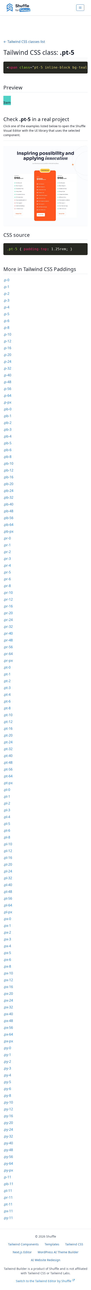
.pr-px (8, 660)
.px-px (8, 1041)
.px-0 (7, 918)
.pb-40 (8, 504)
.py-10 (8, 1102)
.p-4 (6, 307)
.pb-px (8, 531)
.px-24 (8, 1000)
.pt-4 (7, 694)
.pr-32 (8, 626)
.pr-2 (7, 551)
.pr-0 (7, 538)
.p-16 (7, 348)
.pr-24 (8, 619)
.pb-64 (8, 524)
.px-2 (7, 932)
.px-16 (8, 986)
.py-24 (8, 1129)
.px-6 (7, 959)
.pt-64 (7, 776)
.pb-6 (7, 449)
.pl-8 (6, 837)
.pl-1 (6, 796)
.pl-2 (6, 803)
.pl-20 (7, 864)
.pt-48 (7, 762)
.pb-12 (8, 470)
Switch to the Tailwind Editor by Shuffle (43, 1281)
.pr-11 (8, 1197)
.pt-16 (7, 728)
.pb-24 (8, 490)
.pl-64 (7, 905)
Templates (52, 1244)
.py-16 (8, 1116)
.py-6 (7, 1088)
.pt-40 (7, 755)
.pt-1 (7, 674)
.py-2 (7, 1061)
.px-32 (8, 1007)
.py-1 (7, 1054)
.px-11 (8, 1211)
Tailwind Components (23, 1244)
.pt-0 (7, 667)
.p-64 (7, 395)
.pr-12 (8, 599)
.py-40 (8, 1143)
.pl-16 (7, 857)
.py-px (8, 1170)
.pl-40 (7, 884)
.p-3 (6, 300)
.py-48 (8, 1149)
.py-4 (7, 1075)
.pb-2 (7, 422)
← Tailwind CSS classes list (24, 41)
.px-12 (8, 980)
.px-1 (7, 925)
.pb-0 (7, 409)
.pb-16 (8, 477)
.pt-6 (7, 701)
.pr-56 (8, 647)
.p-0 (6, 280)
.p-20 (7, 354)
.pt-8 (7, 708)
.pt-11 (7, 1204)
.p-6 (6, 320)
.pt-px (7, 782)
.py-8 (7, 1095)
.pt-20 (7, 735)
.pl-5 (6, 823)
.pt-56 (7, 769)
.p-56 (7, 388)
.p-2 (6, 293)
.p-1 (6, 286)
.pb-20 (8, 483)
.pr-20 (8, 613)
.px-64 (8, 1034)
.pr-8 (7, 585)
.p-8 (6, 327)
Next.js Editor (22, 1252)
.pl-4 (6, 816)
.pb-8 (7, 456)
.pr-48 (8, 640)
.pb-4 (7, 436)
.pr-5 (7, 572)
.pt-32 (7, 749)
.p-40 (7, 375)
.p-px (7, 402)
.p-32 (7, 368)
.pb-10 (8, 463)
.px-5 (7, 952)
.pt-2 (7, 681)
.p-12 (7, 341)
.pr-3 (7, 558)
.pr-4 (7, 565)
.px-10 (8, 973)
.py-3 (7, 1068)
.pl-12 (7, 850)
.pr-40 (8, 633)
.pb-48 (8, 511)
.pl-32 (7, 878)
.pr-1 (7, 545)
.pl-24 (7, 871)
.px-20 (8, 993)
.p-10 (7, 334)
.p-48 (7, 382)
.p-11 (7, 1177)
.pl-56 (7, 898)
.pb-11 (8, 1183)
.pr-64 (8, 653)
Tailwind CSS (74, 1244)
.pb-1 (7, 416)
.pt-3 (7, 687)
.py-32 (8, 1136)
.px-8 (7, 966)
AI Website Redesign (45, 1260)
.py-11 (8, 1217)
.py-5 (7, 1082)
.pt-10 (7, 715)
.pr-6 (7, 579)
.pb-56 (8, 517)
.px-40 (8, 1014)
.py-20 (8, 1122)
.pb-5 (7, 443)
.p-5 (6, 314)
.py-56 (8, 1156)
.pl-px (7, 912)
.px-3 (7, 939)
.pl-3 (6, 810)
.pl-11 (7, 1190)
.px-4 (7, 946)
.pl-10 (7, 844)
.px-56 (8, 1027)
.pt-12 (7, 721)
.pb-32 (8, 497)
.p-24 (7, 361)
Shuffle (51, 1236)
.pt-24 (7, 742)
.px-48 (8, 1020)
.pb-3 (7, 429)
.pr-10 (8, 592)
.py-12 (8, 1109)
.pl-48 (7, 891)
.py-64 (8, 1163)
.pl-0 (6, 789)
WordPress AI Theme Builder (58, 1252)
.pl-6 (6, 830)
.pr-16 (8, 606)
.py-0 (7, 1048)
